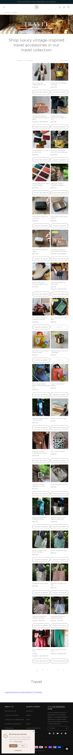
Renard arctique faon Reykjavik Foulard (39, 518)
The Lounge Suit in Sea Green (58, 650)
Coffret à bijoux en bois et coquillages (59, 351)
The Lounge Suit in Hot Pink (39, 650)
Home (7, 12)
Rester (28, 715)
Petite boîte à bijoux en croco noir (40, 217)
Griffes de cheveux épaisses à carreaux (38, 485)
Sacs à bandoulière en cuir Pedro (58, 283)
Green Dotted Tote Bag (59, 550)
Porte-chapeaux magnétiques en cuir (39, 83)
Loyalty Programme (33, 728)
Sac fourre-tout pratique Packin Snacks (40, 351)
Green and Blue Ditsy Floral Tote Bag (39, 551)
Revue (28, 724)
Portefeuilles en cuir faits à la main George (41, 184)
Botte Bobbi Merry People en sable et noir (40, 283)
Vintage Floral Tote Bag (40, 583)
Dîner (28, 719)
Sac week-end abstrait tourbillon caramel (39, 318)
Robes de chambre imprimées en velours (39, 452)
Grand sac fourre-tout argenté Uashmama (58, 518)
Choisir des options (41, 92)
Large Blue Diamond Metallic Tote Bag (58, 617)
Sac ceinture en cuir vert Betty (59, 318)
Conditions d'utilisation (13, 724)
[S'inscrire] (66, 728)
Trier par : (20, 60)
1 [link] (37, 670)
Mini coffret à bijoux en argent (40, 250)
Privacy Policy (18, 741)
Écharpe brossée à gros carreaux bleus (40, 419)
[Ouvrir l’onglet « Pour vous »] (67, 749)
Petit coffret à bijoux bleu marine (59, 217)
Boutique (29, 711)
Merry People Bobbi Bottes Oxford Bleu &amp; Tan (41, 385)
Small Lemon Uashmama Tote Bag (59, 83)
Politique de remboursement (11, 729)
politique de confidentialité (14, 719)
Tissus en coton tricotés (58, 418)
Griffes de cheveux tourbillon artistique (57, 184)
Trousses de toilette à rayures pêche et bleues (59, 250)
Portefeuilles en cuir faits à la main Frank (41, 151)
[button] (4, 7)
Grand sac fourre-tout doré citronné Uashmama (59, 151)
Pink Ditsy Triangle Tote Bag (58, 584)
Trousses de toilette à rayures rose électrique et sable (41, 117)
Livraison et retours (11, 715)
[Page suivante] (63, 670)
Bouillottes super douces (59, 484)
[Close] (33, 731)
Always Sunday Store (39, 750)
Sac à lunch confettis (58, 451)
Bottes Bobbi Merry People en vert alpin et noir (58, 117)
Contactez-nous (10, 711)
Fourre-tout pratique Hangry (58, 384)
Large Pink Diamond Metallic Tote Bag (39, 617)
